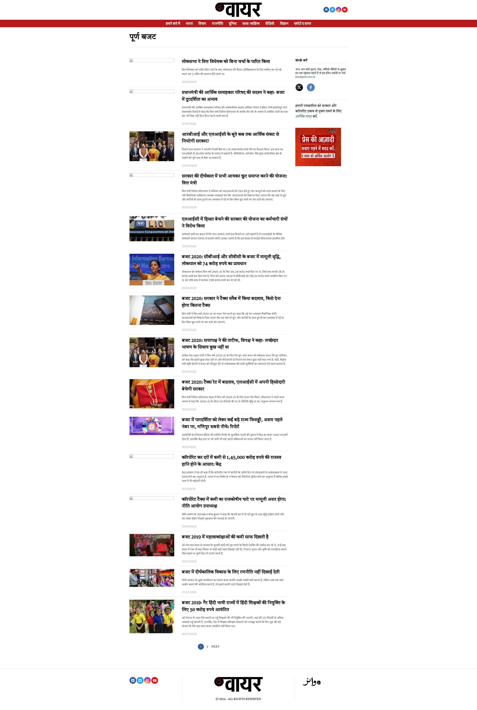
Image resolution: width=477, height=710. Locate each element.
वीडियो (269, 23)
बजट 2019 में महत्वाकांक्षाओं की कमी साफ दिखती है (225, 537)
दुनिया (233, 23)
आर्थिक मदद (303, 116)
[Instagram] (338, 9)
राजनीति (217, 23)
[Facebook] (326, 9)
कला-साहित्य (251, 23)
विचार (202, 23)
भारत (189, 23)
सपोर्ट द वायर (302, 23)
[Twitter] (332, 9)
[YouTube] (345, 9)
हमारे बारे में (173, 23)
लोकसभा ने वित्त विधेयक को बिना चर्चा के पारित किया (226, 62)
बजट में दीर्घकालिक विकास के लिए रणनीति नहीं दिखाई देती (230, 572)
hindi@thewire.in (305, 77)
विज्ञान (284, 23)
